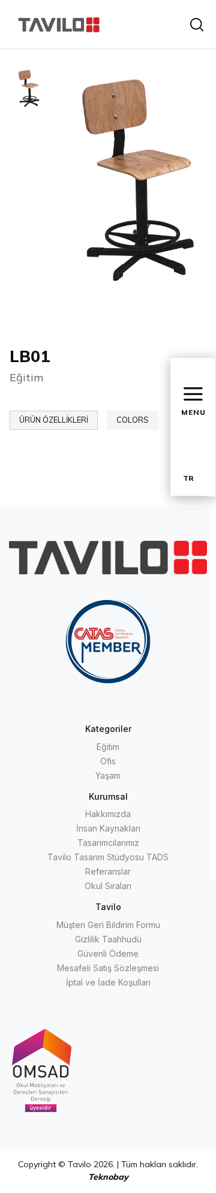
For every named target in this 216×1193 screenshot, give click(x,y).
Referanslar (108, 871)
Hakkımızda (108, 814)
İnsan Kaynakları (108, 828)
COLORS (132, 419)
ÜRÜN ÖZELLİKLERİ (53, 419)
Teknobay (108, 1176)
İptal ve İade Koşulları (108, 982)
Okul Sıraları (108, 886)
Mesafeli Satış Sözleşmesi (108, 968)
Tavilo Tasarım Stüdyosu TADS (108, 857)
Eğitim (108, 747)
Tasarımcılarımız (108, 842)
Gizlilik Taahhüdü (108, 939)
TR (188, 478)
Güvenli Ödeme (108, 953)
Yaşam (108, 775)
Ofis (108, 761)
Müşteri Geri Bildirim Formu (108, 925)
